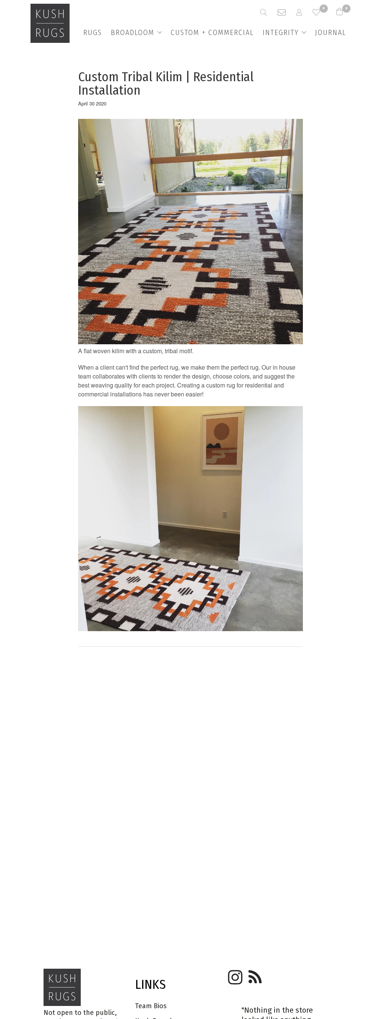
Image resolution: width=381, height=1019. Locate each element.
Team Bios (151, 1006)
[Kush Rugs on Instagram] (234, 975)
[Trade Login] (304, 12)
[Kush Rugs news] (254, 975)
